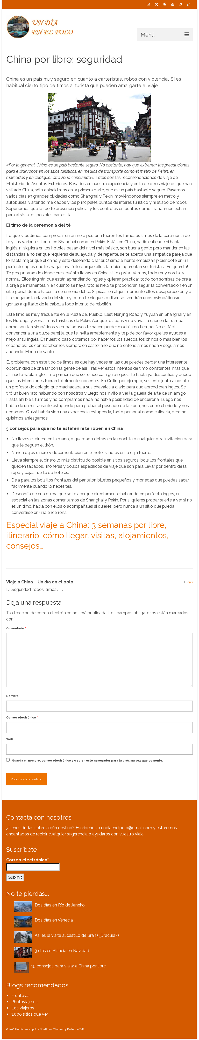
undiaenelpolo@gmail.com (126, 827)
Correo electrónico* (27, 859)
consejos (28, 558)
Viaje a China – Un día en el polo (39, 582)
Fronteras (20, 995)
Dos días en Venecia (54, 920)
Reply (189, 582)
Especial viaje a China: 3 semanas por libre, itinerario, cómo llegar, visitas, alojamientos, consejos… (87, 535)
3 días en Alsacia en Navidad (62, 950)
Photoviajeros (24, 1001)
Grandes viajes (40, 70)
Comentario (16, 628)
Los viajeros (22, 1008)
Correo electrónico (22, 717)
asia (10, 558)
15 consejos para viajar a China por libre (68, 966)
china (18, 558)
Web (9, 739)
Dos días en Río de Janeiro (60, 905)
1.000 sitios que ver (29, 1014)
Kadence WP (75, 1029)
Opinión (56, 70)
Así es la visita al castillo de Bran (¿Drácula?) (77, 935)
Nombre (13, 696)
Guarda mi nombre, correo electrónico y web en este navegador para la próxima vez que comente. (87, 760)
